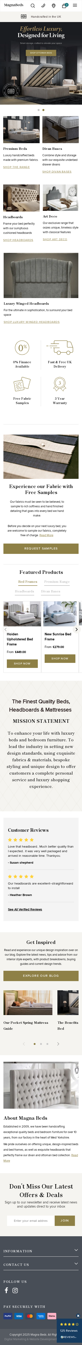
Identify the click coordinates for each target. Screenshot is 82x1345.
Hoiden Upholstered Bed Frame (20, 639)
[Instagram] (15, 1286)
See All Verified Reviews (25, 909)
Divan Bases (52, 148)
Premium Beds (15, 148)
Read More (46, 535)
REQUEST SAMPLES (41, 549)
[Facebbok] (6, 1286)
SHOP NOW (22, 663)
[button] (33, 6)
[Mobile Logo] (14, 5)
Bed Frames (27, 581)
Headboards (13, 217)
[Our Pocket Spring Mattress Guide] (27, 1002)
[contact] (43, 5)
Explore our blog (41, 976)
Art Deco (50, 216)
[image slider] (41, 63)
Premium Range (57, 581)
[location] (54, 5)
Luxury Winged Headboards (26, 303)
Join (65, 1221)
